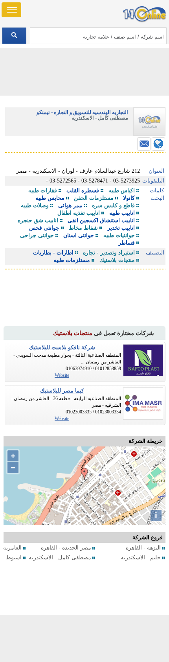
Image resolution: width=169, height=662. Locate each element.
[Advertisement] (84, 638)
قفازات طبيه (42, 191)
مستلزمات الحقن (94, 198)
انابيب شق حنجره (38, 220)
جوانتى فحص (44, 228)
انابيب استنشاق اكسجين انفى (101, 220)
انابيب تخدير (121, 228)
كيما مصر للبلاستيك (62, 391)
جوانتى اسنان (78, 235)
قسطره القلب (82, 191)
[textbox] (98, 36)
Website (62, 375)
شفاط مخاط (83, 228)
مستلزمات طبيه (71, 260)
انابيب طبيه (122, 213)
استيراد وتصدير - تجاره (109, 253)
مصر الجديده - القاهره (66, 548)
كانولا (129, 198)
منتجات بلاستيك (117, 260)
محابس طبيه (49, 198)
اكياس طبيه (121, 191)
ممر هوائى (70, 205)
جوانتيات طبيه (119, 235)
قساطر (126, 243)
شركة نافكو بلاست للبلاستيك (62, 347)
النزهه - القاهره (143, 548)
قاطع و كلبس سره (113, 205)
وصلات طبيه (35, 205)
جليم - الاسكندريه (141, 558)
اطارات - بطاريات (53, 253)
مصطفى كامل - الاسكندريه (60, 558)
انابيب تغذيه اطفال (78, 213)
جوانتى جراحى (37, 235)
